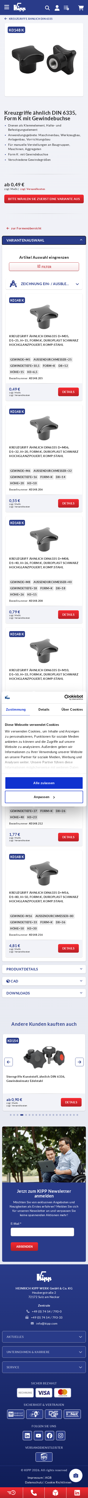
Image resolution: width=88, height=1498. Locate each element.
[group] (44, 1072)
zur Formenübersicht (26, 228)
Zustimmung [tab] (16, 709)
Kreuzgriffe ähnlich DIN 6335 (30, 18)
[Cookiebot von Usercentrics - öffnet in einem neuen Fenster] (64, 697)
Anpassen (42, 797)
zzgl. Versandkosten (32, 189)
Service (13, 1367)
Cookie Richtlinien (58, 1482)
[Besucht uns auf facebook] (49, 1435)
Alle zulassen (44, 783)
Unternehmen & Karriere (28, 1352)
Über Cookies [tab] (72, 709)
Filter (46, 267)
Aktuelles (15, 1337)
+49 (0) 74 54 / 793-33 (46, 1317)
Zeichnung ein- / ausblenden (48, 284)
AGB (48, 1477)
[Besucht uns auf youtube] (38, 1435)
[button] (11, 1115)
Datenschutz (34, 1482)
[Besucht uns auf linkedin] (27, 1435)
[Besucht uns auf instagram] (60, 1435)
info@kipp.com (46, 1323)
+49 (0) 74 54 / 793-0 (46, 1311)
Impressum (35, 1477)
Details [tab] (44, 709)
